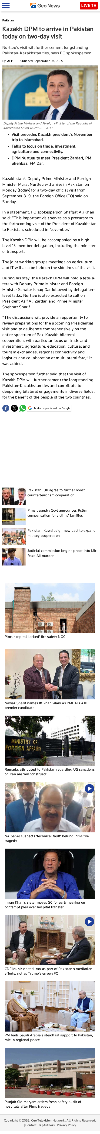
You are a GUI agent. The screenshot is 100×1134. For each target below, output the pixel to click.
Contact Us (33, 1125)
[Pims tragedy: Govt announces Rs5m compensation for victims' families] (14, 516)
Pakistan (8, 20)
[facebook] (5, 408)
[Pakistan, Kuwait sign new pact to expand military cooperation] (14, 536)
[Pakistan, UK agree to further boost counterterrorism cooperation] (14, 496)
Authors (49, 1125)
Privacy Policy (66, 1125)
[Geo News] (45, 5)
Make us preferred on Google (52, 408)
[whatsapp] (22, 408)
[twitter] (14, 408)
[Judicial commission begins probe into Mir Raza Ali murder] (14, 556)
